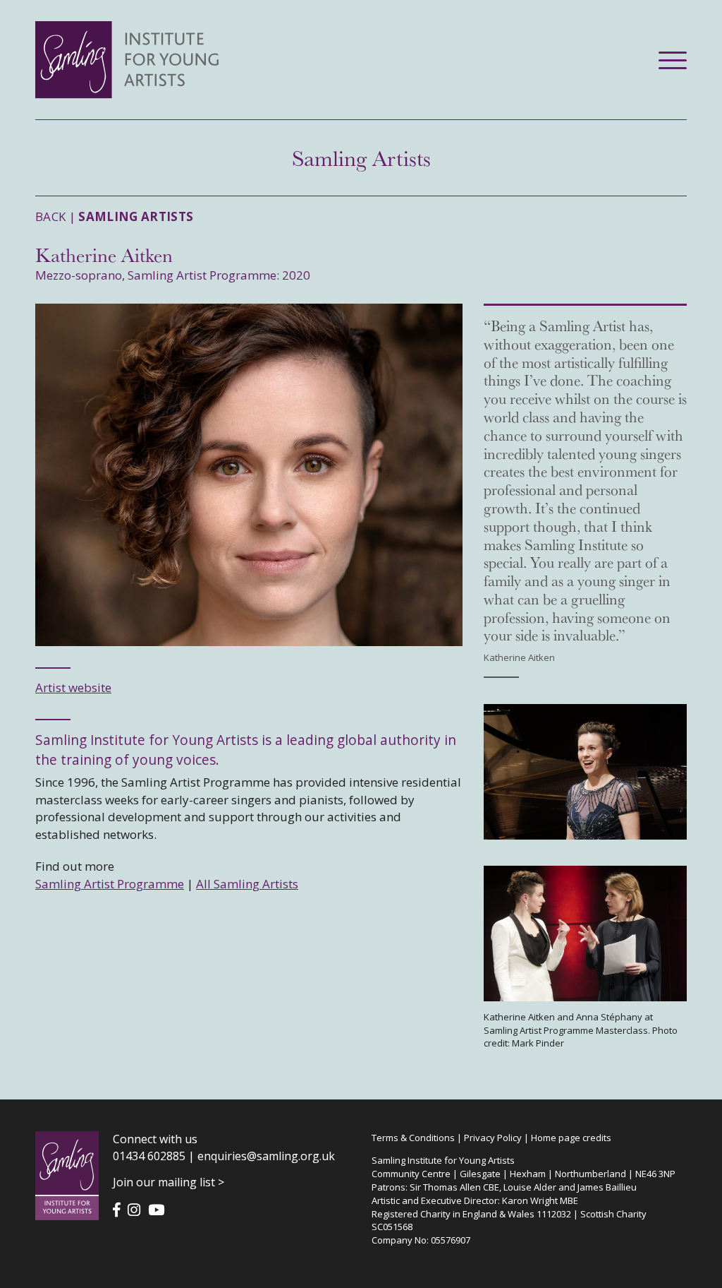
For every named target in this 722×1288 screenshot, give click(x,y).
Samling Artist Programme (109, 884)
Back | (114, 216)
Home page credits (571, 1137)
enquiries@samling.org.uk (266, 1156)
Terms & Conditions (413, 1137)
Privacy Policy (493, 1137)
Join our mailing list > (168, 1182)
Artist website (73, 687)
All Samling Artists (247, 884)
